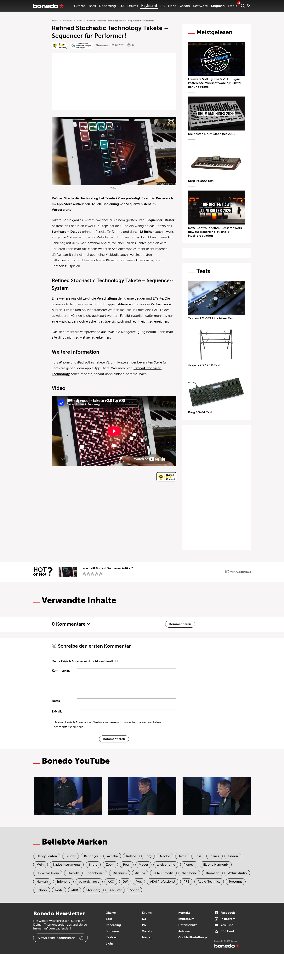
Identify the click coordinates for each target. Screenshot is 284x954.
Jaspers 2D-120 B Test (204, 365)
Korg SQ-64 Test (200, 412)
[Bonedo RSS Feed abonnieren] (249, 6)
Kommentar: (61, 670)
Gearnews (102, 45)
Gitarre (79, 6)
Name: (56, 700)
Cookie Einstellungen (193, 937)
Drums (132, 6)
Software (200, 6)
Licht (172, 6)
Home (55, 20)
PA (162, 6)
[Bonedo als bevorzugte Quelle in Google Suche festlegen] (81, 45)
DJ (121, 6)
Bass (92, 6)
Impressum (186, 919)
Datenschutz (187, 925)
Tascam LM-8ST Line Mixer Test (211, 318)
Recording (107, 6)
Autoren (184, 931)
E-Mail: (57, 711)
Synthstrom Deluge (66, 232)
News (79, 20)
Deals (232, 6)
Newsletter (56, 938)
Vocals (184, 6)
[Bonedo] (48, 6)
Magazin (218, 6)
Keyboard (149, 6)
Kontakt (184, 912)
